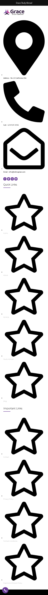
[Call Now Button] (5, 590)
